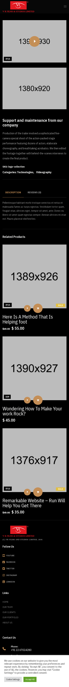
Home (5, 601)
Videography (43, 172)
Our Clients (9, 612)
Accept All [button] (29, 679)
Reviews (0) (34, 192)
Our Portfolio (10, 617)
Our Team (8, 606)
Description (13, 192)
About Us (7, 622)
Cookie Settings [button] (13, 679)
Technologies (25, 172)
